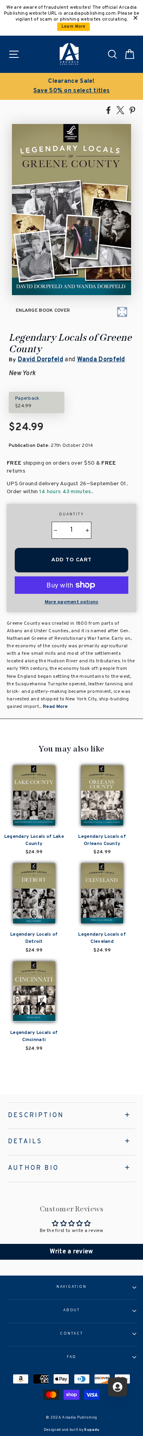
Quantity (71, 514)
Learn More (74, 26)
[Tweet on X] (120, 109)
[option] (71, 86)
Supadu (91, 1429)
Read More (55, 707)
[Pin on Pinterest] (132, 109)
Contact (71, 1333)
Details (25, 1142)
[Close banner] (135, 17)
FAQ (72, 1357)
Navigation (71, 1287)
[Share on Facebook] (108, 109)
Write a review (71, 1252)
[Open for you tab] (117, 1386)
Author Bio (33, 1168)
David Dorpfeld (40, 360)
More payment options (72, 602)
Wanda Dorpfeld (101, 360)
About (71, 1310)
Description (36, 1115)
